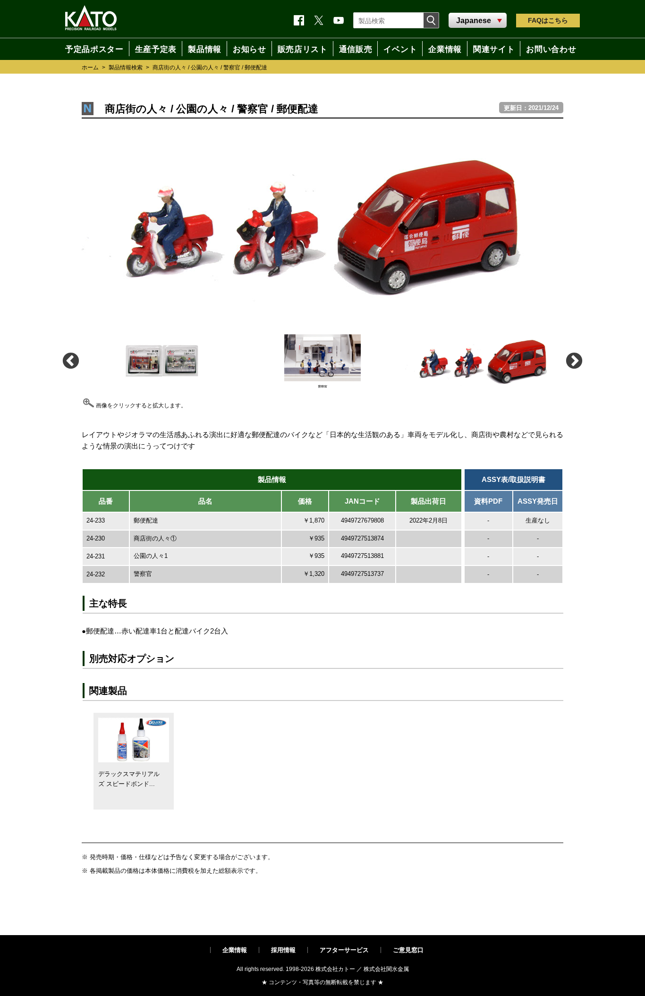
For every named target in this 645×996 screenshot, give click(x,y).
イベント (401, 48)
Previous (70, 360)
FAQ (548, 20)
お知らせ (246, 48)
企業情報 (234, 950)
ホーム (90, 67)
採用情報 (283, 950)
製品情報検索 (126, 67)
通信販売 (355, 48)
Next (573, 360)
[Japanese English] (478, 21)
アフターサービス (344, 950)
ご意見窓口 (408, 950)
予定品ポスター (90, 48)
